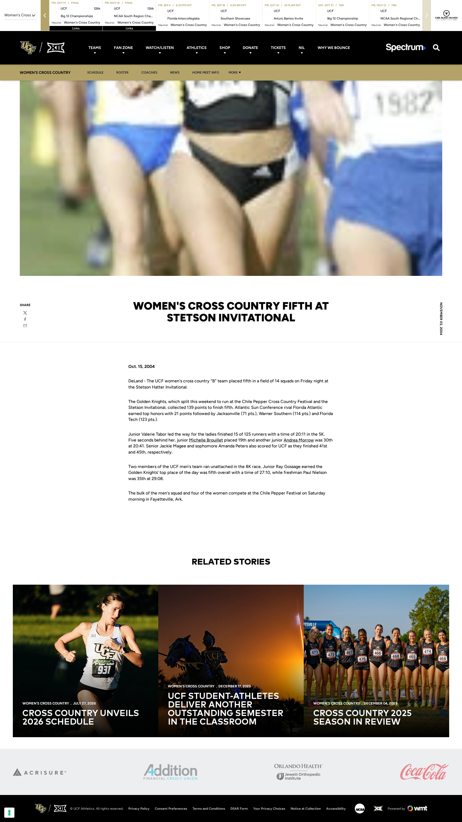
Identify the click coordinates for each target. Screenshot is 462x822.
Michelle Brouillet (206, 440)
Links (76, 28)
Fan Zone (123, 47)
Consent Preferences (171, 808)
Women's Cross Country (45, 703)
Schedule (95, 72)
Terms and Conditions (208, 808)
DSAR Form (239, 808)
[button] (45, 15)
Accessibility (336, 808)
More (233, 72)
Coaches (149, 72)
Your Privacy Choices (269, 808)
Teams (94, 47)
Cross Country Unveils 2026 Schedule (80, 717)
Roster (122, 72)
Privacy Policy (138, 808)
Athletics (197, 47)
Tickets (278, 47)
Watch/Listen (160, 47)
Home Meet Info (207, 72)
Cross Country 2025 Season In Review (362, 717)
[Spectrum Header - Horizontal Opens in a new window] (406, 48)
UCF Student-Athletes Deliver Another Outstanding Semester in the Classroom (225, 709)
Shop (225, 47)
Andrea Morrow (299, 440)
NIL (302, 47)
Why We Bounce (334, 47)
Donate (250, 47)
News (176, 72)
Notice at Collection (306, 808)
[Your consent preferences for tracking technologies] (9, 813)
